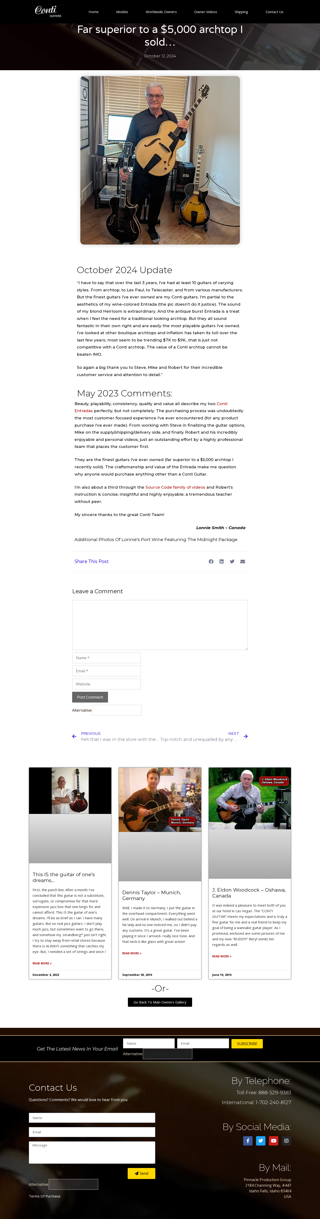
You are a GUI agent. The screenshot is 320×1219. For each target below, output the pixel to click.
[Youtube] (273, 1141)
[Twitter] (260, 1141)
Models (122, 11)
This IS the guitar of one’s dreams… (64, 877)
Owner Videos (205, 11)
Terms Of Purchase (44, 1196)
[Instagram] (286, 1141)
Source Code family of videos (175, 487)
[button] (211, 561)
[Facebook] (248, 1141)
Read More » (42, 963)
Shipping (241, 11)
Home (94, 11)
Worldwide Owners (161, 11)
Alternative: (82, 710)
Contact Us (274, 11)
